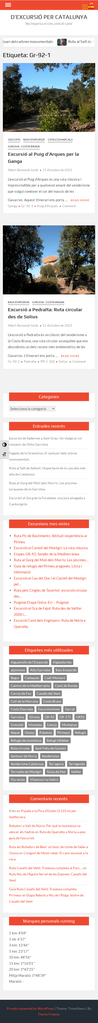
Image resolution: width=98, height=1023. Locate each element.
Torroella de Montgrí (26, 772)
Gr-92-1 (27, 206)
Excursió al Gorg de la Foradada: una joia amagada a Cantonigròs (47, 501)
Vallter (76, 772)
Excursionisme (49, 709)
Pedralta (30, 361)
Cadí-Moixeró (54, 678)
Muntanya (69, 725)
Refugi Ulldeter (58, 740)
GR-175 (65, 717)
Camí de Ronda (66, 686)
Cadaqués (32, 678)
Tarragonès (77, 764)
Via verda (18, 779)
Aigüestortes (62, 662)
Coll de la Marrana (24, 701)
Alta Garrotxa (40, 670)
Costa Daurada (22, 709)
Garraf (70, 709)
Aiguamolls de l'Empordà (29, 662)
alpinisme (18, 670)
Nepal (15, 733)
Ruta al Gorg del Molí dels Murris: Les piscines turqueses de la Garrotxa (43, 486)
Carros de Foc (21, 693)
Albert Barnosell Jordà (23, 170)
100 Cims (14, 139)
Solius (63, 361)
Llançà (52, 725)
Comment (69, 206)
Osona (29, 733)
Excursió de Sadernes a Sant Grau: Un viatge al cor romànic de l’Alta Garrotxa (45, 441)
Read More (80, 200)
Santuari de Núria (24, 756)
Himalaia (35, 725)
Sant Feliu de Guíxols (50, 748)
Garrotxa (17, 717)
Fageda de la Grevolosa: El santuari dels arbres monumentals (43, 456)
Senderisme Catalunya (27, 764)
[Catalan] (85, 6)
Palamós (45, 733)
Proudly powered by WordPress (30, 1008)
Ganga (12, 206)
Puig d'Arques (47, 206)
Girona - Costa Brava (24, 146)
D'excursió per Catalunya (49, 17)
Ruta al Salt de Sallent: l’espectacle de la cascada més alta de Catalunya (47, 471)
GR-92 (49, 717)
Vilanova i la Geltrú (44, 779)
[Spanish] (91, 6)
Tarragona (56, 764)
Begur (15, 678)
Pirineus (63, 733)
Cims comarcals (60, 139)
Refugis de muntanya (26, 740)
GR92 (80, 717)
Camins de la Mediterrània (30, 686)
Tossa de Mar (56, 772)
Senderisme (50, 756)
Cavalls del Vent (48, 693)
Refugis (80, 733)
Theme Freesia (48, 1014)
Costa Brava (52, 701)
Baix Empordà (34, 139)
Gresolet (17, 725)
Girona (34, 717)
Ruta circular (20, 748)
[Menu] (7, 5)
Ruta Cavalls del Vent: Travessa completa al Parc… (45, 868)
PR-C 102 (47, 361)
